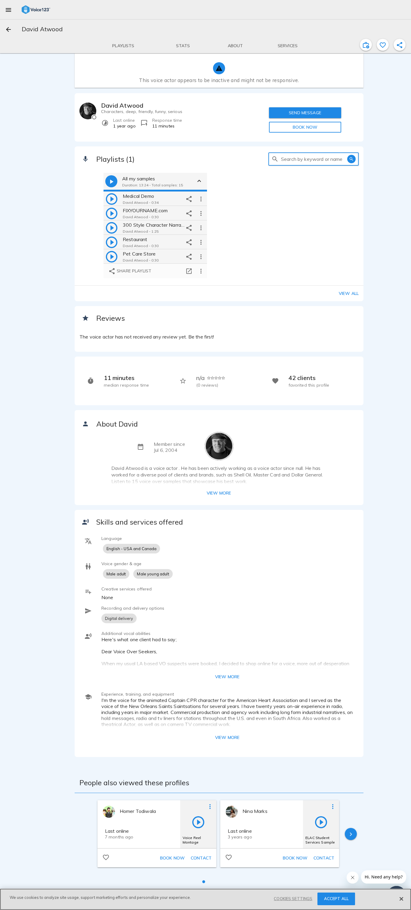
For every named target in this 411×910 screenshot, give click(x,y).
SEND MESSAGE (305, 112)
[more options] (201, 199)
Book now (172, 858)
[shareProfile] (400, 45)
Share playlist (133, 271)
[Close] (401, 898)
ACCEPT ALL (336, 898)
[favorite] (383, 45)
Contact (201, 858)
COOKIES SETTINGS (293, 898)
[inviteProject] (366, 45)
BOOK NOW (305, 127)
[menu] (8, 10)
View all (349, 293)
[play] (112, 199)
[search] (275, 159)
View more (219, 493)
